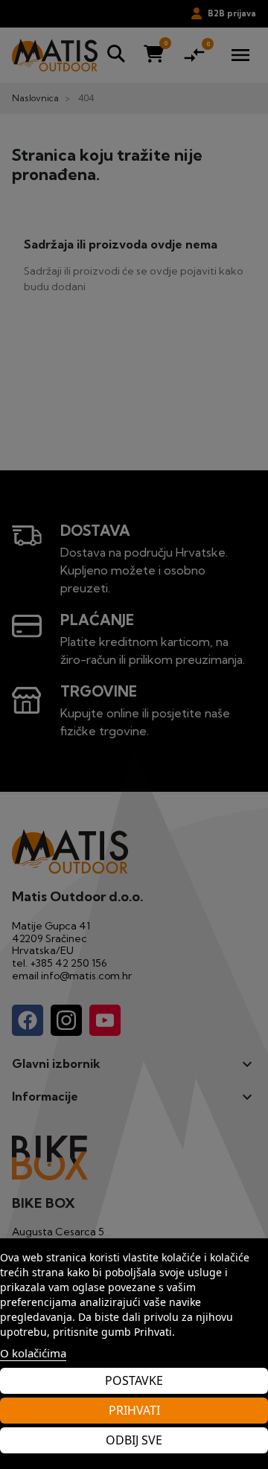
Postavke (134, 1380)
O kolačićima (33, 1352)
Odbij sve (134, 1440)
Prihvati (134, 1410)
